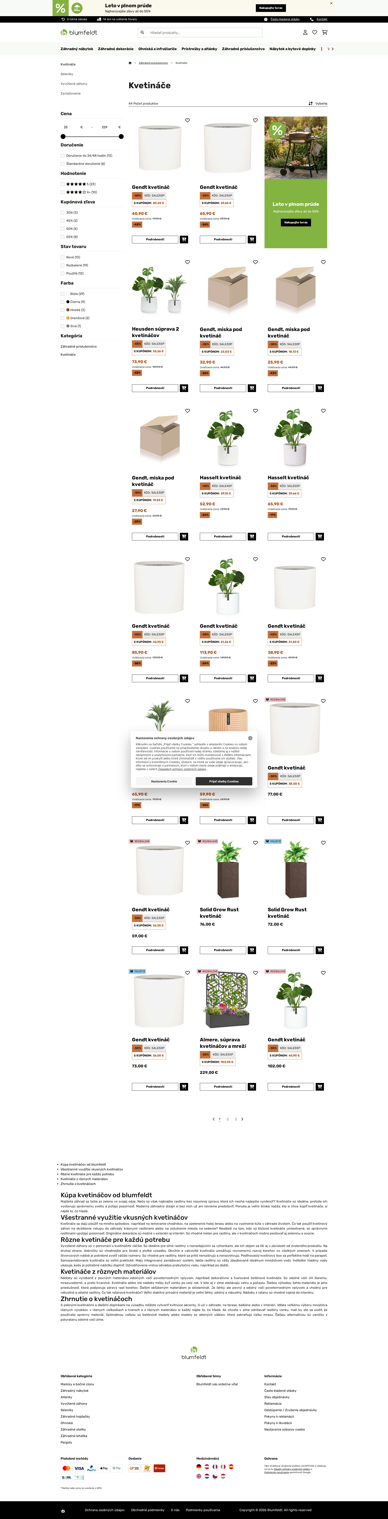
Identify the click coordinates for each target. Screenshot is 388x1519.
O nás (175, 1510)
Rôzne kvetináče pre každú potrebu (87, 1174)
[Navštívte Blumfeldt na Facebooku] (63, 1511)
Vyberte (321, 103)
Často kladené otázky (285, 19)
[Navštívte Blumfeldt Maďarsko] (223, 1476)
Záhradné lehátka (74, 1436)
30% (72, 212)
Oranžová (79, 318)
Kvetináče (68, 64)
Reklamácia (273, 1403)
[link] (160, 148)
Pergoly (66, 1442)
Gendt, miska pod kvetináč (221, 332)
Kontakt (322, 19)
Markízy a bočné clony (77, 1384)
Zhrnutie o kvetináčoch (78, 1184)
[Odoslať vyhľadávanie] (142, 32)
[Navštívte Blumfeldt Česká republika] (215, 1476)
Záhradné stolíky (73, 1429)
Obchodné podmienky (147, 1510)
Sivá (75, 326)
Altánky (66, 1397)
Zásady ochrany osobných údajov (292, 1469)
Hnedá (77, 310)
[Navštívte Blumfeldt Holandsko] (207, 1476)
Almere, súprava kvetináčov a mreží (223, 1043)
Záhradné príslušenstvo (79, 346)
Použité (74, 273)
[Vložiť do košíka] (184, 239)
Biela (77, 294)
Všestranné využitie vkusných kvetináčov (92, 1169)
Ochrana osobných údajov (105, 1510)
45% (71, 221)
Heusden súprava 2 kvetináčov (155, 332)
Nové (73, 257)
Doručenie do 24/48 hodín (89, 156)
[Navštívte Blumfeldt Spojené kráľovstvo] (198, 1476)
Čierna (77, 302)
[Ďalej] (332, 49)
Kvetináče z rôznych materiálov (84, 1179)
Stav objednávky (277, 1397)
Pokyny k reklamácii (279, 1416)
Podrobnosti (155, 239)
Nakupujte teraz (271, 8)
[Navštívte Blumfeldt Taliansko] (223, 1466)
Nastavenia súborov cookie (284, 1429)
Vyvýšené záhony (74, 84)
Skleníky (67, 74)
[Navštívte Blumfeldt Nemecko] (198, 1466)
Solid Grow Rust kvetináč (219, 913)
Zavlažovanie (71, 93)
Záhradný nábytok (75, 1391)
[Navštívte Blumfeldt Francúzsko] (215, 1466)
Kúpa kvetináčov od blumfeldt (83, 1164)
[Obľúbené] (314, 32)
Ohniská (67, 1423)
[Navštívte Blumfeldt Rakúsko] (207, 1466)
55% (72, 237)
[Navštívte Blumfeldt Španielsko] (231, 1466)
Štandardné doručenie (85, 164)
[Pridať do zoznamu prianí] (187, 120)
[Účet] (305, 32)
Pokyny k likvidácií (278, 1423)
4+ (91, 192)
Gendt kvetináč (151, 187)
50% (71, 229)
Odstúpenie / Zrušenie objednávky (290, 1410)
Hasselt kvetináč (220, 477)
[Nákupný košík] (324, 32)
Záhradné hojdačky (75, 1416)
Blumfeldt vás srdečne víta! (217, 1384)
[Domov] (134, 62)
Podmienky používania (276, 1472)
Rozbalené (77, 265)
